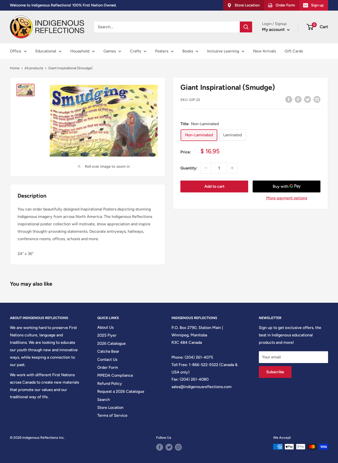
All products (33, 68)
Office (15, 51)
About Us (105, 327)
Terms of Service (112, 415)
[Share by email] (317, 99)
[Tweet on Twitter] (307, 99)
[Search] (246, 27)
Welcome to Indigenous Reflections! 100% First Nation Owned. (63, 5)
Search (103, 399)
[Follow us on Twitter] (169, 447)
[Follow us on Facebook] (159, 447)
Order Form (107, 367)
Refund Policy (109, 383)
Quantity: (188, 167)
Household (79, 51)
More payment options (286, 197)
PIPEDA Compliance (115, 375)
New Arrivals (264, 51)
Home (15, 68)
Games (109, 51)
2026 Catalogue (111, 343)
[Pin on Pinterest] (298, 99)
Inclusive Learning (223, 51)
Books (187, 51)
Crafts (135, 51)
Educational (45, 51)
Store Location (110, 407)
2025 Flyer (107, 335)
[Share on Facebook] (288, 99)
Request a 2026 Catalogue (120, 391)
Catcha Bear (108, 351)
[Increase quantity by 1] (232, 168)
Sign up (317, 5)
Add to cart (214, 186)
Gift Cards (294, 51)
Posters (161, 51)
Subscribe (275, 372)
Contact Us (107, 359)
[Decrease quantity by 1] (206, 168)
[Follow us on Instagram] (178, 447)
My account (274, 29)
